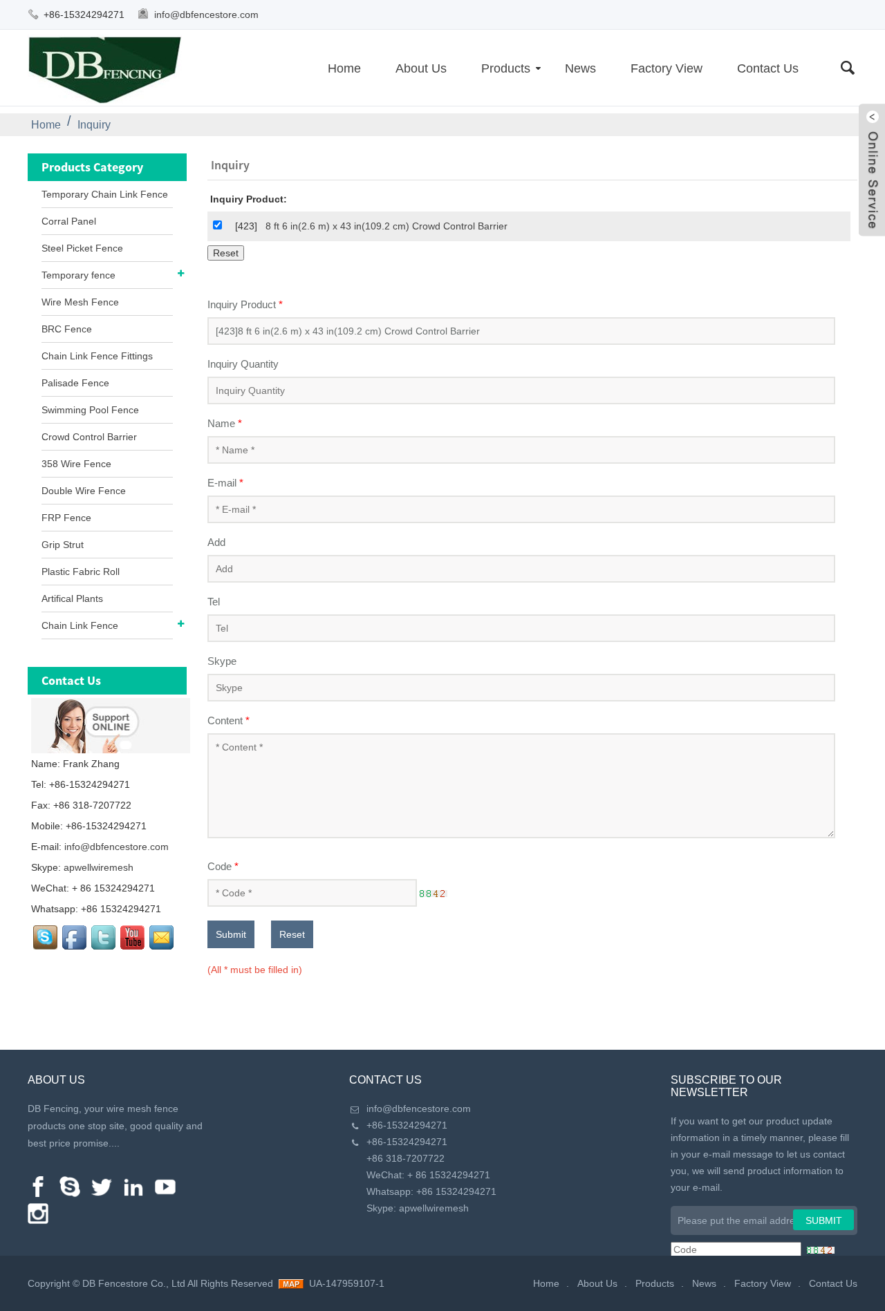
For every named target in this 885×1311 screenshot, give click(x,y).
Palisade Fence (75, 382)
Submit (231, 934)
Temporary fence (78, 275)
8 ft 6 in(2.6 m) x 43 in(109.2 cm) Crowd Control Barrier (386, 226)
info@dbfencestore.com (206, 14)
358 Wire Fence (76, 463)
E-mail (225, 483)
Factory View (666, 68)
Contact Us (768, 68)
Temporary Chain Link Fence (104, 194)
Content (228, 720)
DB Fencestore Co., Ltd (133, 1283)
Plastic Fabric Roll (80, 571)
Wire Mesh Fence (80, 302)
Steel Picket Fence (82, 248)
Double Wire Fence (83, 490)
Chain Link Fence (79, 625)
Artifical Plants (72, 598)
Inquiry (94, 125)
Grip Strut (62, 544)
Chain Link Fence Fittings (97, 355)
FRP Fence (66, 517)
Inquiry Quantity (243, 364)
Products (505, 68)
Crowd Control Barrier (89, 436)
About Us (421, 68)
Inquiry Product (245, 304)
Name (224, 423)
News (580, 68)
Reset (292, 934)
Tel (213, 601)
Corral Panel (68, 221)
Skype (221, 661)
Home (344, 68)
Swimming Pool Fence (90, 409)
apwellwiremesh (98, 867)
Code (223, 866)
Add (216, 542)
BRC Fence (66, 328)
